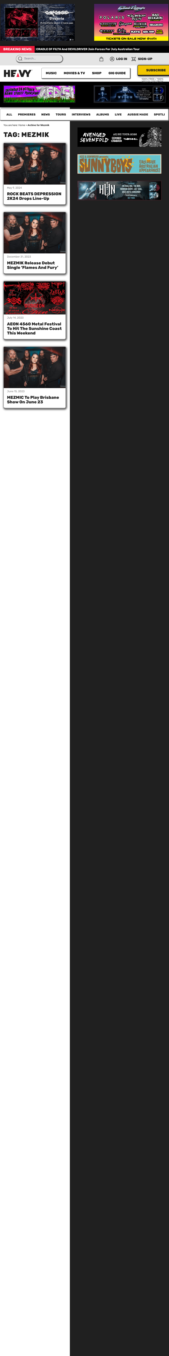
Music (51, 73)
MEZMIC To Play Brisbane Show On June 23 (33, 399)
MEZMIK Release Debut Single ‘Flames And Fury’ (32, 265)
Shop (97, 73)
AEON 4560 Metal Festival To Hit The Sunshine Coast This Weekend (34, 328)
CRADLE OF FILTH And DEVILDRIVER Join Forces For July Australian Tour (88, 49)
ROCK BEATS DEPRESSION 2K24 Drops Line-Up (34, 196)
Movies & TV (74, 73)
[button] (101, 59)
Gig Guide (117, 73)
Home (21, 125)
